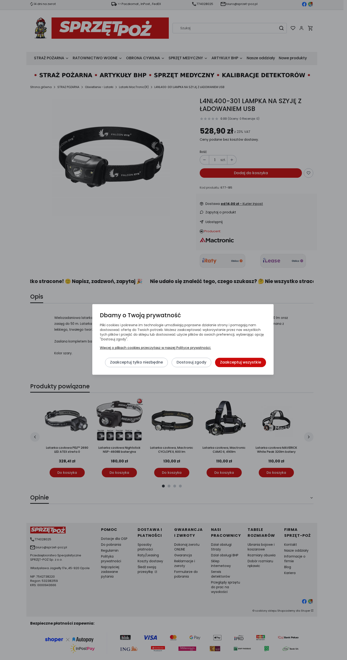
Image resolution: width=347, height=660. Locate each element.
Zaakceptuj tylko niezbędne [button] (136, 362)
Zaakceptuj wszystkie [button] (240, 362)
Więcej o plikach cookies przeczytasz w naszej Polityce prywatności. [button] (155, 348)
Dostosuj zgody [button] (191, 362)
